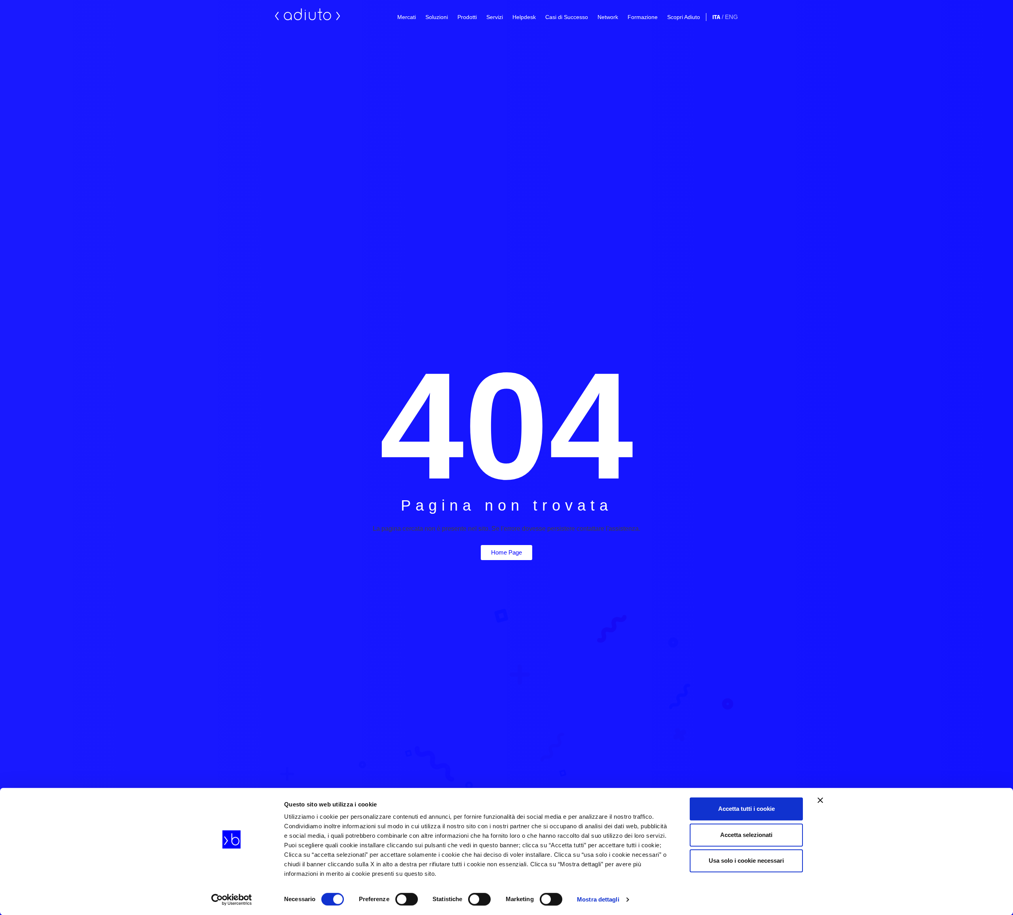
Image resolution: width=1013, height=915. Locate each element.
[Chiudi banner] (820, 800)
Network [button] (608, 17)
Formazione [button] (643, 17)
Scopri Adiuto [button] (683, 17)
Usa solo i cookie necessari (746, 860)
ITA (716, 17)
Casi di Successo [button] (566, 17)
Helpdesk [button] (524, 17)
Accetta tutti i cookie (746, 808)
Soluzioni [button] (436, 17)
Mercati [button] (406, 17)
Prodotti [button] (467, 17)
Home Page (506, 552)
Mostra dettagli (598, 899)
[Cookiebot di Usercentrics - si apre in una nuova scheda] (231, 899)
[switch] (406, 899)
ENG (731, 16)
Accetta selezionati (746, 834)
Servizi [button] (494, 17)
